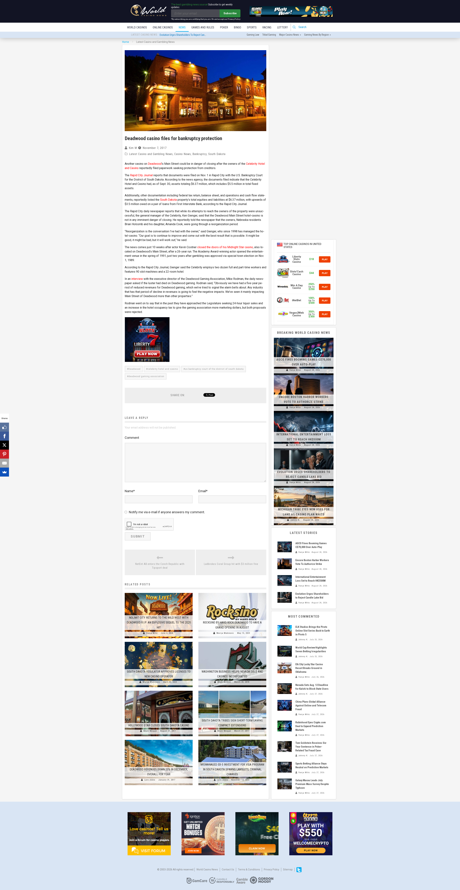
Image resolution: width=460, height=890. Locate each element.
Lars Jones (149, 780)
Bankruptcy (199, 154)
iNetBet (296, 300)
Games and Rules (202, 27)
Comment (132, 438)
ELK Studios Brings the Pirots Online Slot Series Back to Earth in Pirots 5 (312, 630)
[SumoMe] (4, 472)
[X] (4, 445)
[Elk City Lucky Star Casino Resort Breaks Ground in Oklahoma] (284, 668)
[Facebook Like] (4, 427)
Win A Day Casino (297, 287)
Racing (266, 27)
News (182, 27)
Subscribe (230, 13)
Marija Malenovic (225, 633)
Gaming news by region (316, 34)
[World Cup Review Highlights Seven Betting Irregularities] (284, 651)
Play (325, 259)
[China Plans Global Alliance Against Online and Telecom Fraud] (284, 705)
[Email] (4, 463)
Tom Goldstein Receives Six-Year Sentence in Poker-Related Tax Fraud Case (311, 746)
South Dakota (217, 154)
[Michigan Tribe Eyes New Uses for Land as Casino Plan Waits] (304, 487)
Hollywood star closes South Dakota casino (158, 725)
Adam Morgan (224, 682)
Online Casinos (163, 27)
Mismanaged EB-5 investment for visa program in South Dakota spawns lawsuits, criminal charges (232, 769)
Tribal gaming (269, 34)
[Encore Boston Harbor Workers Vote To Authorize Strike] (304, 375)
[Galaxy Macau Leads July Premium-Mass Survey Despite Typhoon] (284, 784)
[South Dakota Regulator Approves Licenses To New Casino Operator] (159, 641)
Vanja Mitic (152, 633)
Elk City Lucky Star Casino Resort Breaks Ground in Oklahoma (309, 668)
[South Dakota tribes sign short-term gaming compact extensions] (232, 690)
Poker (224, 27)
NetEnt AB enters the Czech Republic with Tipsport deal (160, 566)
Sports (252, 27)
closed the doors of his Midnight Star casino (225, 247)
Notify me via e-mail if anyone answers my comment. (167, 512)
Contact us (228, 869)
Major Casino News (289, 34)
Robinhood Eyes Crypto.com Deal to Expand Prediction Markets (310, 726)
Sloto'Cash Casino (296, 273)
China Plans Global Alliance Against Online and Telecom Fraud (310, 705)
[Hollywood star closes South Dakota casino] (159, 690)
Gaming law (253, 34)
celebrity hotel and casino (163, 369)
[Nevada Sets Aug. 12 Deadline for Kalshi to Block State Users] (284, 688)
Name (130, 491)
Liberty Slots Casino (296, 259)
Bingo (237, 27)
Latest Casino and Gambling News (151, 154)
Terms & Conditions (249, 869)
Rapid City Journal (141, 175)
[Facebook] (4, 436)
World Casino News (207, 869)
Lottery (282, 27)
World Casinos (137, 27)
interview (137, 279)
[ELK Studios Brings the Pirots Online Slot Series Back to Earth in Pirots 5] (284, 630)
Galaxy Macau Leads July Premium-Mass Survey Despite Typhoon (312, 784)
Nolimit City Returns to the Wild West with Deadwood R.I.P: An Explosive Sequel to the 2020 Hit (159, 622)
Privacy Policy (271, 869)
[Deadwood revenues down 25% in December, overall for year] (159, 739)
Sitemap (288, 869)
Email (203, 491)
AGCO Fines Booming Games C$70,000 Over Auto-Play (187, 34)
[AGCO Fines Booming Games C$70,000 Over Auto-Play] (304, 337)
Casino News (182, 154)
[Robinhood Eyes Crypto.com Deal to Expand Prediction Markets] (284, 726)
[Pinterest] (4, 454)
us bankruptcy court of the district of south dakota (214, 369)
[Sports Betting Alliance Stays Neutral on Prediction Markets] (284, 767)
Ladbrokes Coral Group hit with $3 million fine (231, 564)
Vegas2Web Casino (296, 314)
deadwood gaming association (146, 376)
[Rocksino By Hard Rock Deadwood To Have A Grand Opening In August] (232, 592)
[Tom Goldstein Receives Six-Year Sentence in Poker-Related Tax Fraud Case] (284, 746)
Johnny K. (295, 520)
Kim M (133, 148)
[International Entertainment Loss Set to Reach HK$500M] (304, 412)
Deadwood (155, 163)
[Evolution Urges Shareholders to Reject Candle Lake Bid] (304, 450)
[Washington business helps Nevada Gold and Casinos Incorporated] (232, 641)
